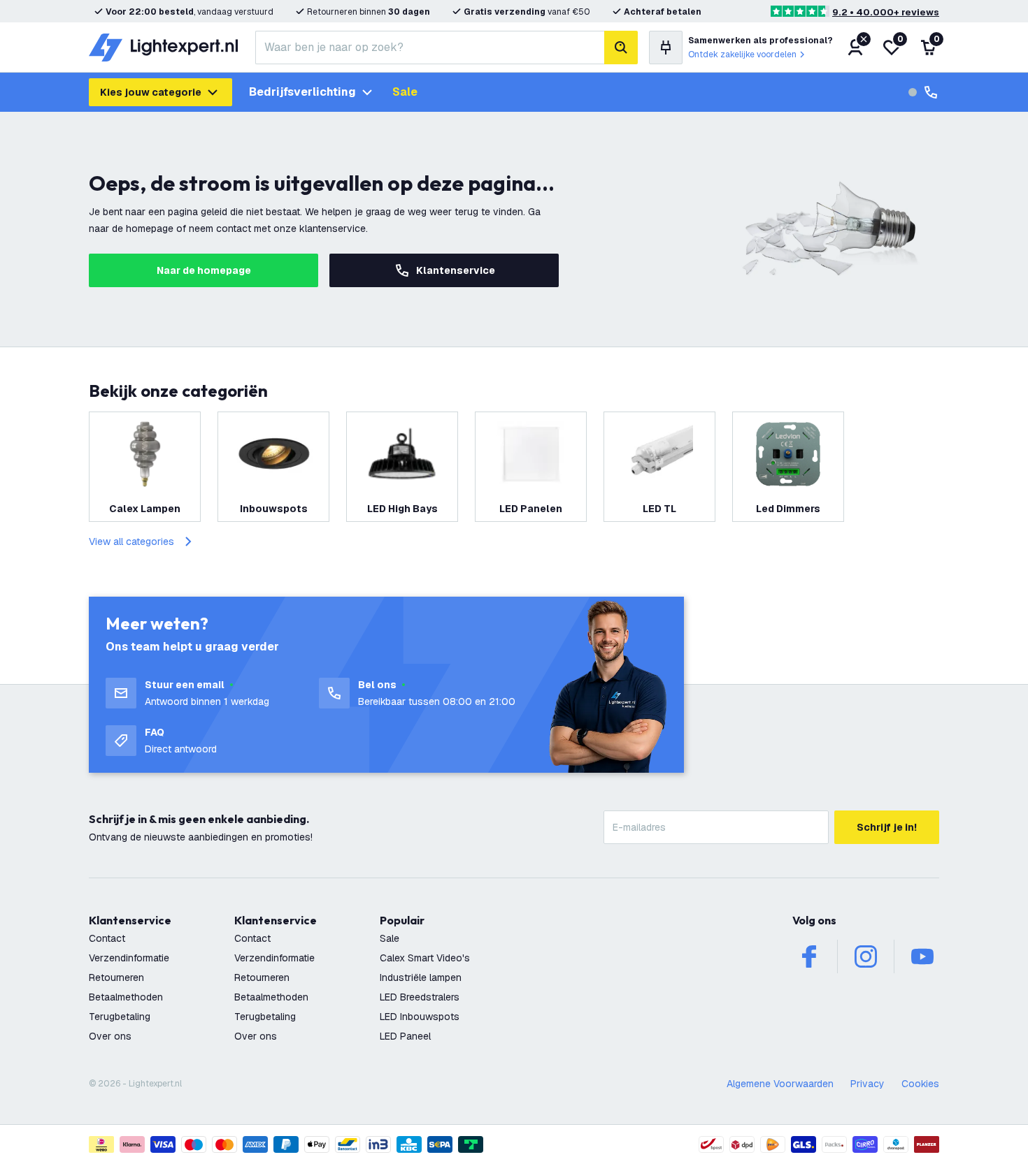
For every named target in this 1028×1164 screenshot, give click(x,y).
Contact (107, 938)
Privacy (867, 1083)
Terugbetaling (119, 1016)
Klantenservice (455, 270)
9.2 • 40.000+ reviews (885, 12)
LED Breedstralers (419, 997)
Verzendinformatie (129, 958)
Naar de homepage (204, 270)
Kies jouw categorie (150, 92)
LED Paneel (405, 1036)
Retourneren (116, 977)
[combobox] (429, 47)
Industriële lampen (421, 977)
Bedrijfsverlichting (302, 92)
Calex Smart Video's (425, 958)
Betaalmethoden (126, 997)
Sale (404, 92)
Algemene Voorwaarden (780, 1083)
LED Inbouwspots (419, 1016)
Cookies (920, 1083)
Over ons (110, 1036)
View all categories (131, 541)
